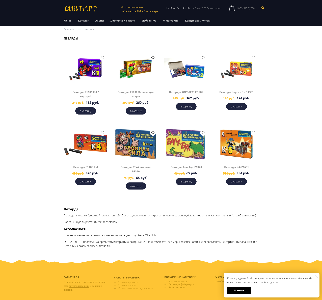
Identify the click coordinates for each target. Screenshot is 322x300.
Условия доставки (128, 282)
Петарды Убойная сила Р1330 (136, 169)
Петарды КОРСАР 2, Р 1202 (186, 92)
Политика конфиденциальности (135, 288)
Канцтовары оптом (197, 20)
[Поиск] (262, 7)
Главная (69, 29)
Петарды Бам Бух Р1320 (186, 167)
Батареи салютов (178, 281)
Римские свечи (177, 287)
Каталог (83, 20)
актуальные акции (79, 285)
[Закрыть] (316, 276)
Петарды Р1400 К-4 (85, 167)
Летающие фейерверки (181, 284)
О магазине (170, 20)
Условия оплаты (127, 285)
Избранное (149, 20)
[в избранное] (103, 58)
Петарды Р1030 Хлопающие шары (136, 94)
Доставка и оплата (123, 20)
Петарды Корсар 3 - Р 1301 (236, 92)
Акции (99, 20)
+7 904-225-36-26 (178, 8)
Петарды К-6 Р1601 (236, 167)
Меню (67, 20)
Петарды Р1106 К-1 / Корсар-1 (85, 94)
